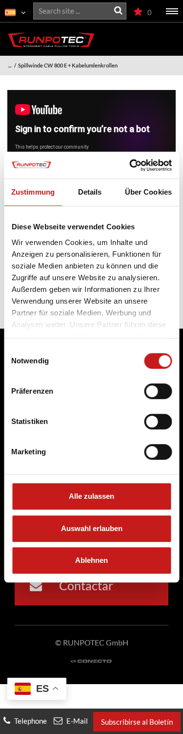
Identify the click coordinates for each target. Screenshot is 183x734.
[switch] (158, 391)
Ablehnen (91, 560)
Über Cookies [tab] (148, 192)
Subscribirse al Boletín (137, 721)
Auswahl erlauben (91, 528)
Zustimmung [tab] (33, 192)
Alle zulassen (91, 496)
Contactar (85, 585)
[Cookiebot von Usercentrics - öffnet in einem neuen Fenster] (130, 165)
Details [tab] (90, 192)
